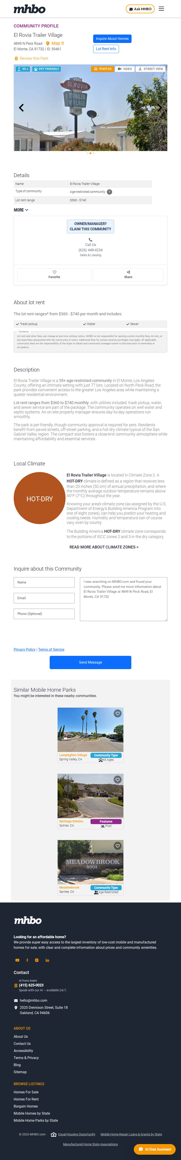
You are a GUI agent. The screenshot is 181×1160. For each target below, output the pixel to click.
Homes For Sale (26, 1092)
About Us (21, 1036)
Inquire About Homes (112, 39)
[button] (21, 107)
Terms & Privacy (26, 1058)
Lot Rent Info (106, 49)
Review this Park (33, 58)
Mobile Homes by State (32, 1113)
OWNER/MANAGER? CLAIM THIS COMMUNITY (90, 226)
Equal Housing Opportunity (76, 1134)
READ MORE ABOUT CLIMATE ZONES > (104, 547)
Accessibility (23, 1051)
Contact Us (22, 1044)
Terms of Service (51, 649)
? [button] (109, 192)
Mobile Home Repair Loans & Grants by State (131, 1134)
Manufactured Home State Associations (90, 1144)
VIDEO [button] (127, 69)
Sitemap (20, 1072)
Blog (17, 1065)
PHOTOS (105, 69)
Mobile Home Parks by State (36, 1120)
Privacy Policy (25, 649)
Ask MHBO (142, 9)
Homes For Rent (26, 1099)
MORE (19, 210)
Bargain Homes (26, 1106)
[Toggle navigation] (161, 8)
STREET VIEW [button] (153, 69)
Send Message (90, 662)
